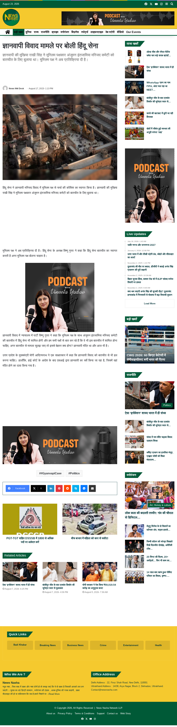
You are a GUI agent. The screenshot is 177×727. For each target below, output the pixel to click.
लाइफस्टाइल (97, 32)
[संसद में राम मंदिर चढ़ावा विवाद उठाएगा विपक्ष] (134, 441)
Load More (149, 303)
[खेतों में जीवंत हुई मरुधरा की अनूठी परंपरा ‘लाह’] (134, 133)
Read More (54, 694)
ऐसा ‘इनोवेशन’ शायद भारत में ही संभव (19, 584)
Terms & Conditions (84, 713)
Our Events (133, 32)
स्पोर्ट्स (84, 32)
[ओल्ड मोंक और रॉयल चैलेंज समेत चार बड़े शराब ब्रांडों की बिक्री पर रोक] (134, 56)
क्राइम (55, 32)
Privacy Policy (65, 713)
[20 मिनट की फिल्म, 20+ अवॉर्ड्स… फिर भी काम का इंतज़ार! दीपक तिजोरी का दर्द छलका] (134, 561)
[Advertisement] (65, 73)
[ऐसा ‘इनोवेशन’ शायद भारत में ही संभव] (20, 571)
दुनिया (28, 32)
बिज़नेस (75, 32)
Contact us (112, 713)
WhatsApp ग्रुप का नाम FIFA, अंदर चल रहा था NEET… (158, 86)
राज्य (36, 32)
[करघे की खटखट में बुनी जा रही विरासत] (134, 118)
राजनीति (45, 32)
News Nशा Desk (16, 88)
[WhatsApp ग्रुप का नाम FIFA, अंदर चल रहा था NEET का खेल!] (134, 87)
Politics (75, 473)
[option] (150, 345)
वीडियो (120, 32)
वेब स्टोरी (110, 32)
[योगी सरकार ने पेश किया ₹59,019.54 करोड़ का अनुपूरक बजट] (99, 571)
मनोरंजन (65, 32)
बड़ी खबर (18, 32)
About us (50, 713)
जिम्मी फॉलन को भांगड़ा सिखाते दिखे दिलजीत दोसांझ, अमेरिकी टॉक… (160, 545)
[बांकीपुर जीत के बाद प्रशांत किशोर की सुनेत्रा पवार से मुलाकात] (60, 571)
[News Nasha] (11, 17)
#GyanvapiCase (51, 473)
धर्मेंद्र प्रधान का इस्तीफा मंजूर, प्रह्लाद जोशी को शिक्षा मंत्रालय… (160, 456)
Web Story (125, 713)
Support (101, 713)
